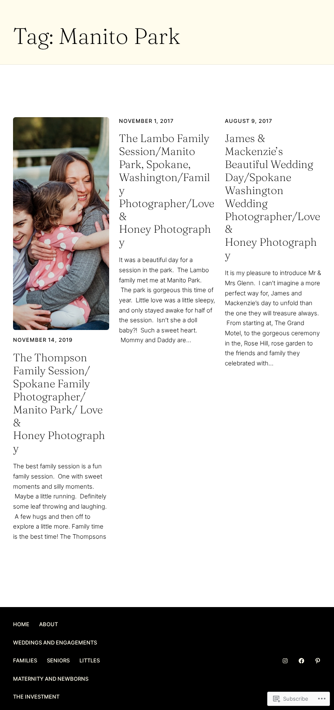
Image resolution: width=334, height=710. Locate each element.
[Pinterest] (317, 661)
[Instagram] (285, 661)
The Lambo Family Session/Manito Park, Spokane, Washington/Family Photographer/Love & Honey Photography (166, 190)
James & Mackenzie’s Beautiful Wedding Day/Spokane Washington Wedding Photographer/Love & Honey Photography (272, 197)
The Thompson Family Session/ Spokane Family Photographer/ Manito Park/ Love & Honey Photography (59, 403)
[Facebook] (301, 661)
